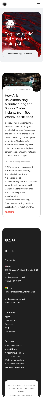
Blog (7, 327)
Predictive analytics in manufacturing (15, 194)
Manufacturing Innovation (19, 162)
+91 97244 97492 (12, 302)
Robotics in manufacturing (17, 199)
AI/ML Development (13, 345)
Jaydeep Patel (24, 89)
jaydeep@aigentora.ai (15, 277)
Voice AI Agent (11, 349)
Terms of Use (27, 395)
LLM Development (13, 356)
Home (9, 53)
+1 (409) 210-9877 (13, 281)
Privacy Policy (16, 395)
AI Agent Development (14, 352)
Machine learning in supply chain (19, 188)
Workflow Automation (14, 360)
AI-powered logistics (14, 178)
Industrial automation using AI (18, 185)
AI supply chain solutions (16, 174)
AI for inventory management (20, 167)
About (7, 316)
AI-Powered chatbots (14, 363)
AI (6, 162)
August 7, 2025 (11, 89)
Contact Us (10, 331)
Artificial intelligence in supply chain (21, 181)
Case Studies (11, 320)
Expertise (9, 324)
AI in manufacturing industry (17, 170)
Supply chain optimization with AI (19, 207)
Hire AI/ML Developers (14, 367)
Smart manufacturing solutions (19, 203)
